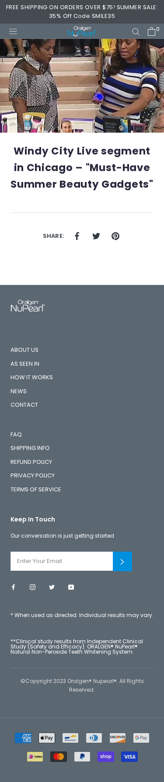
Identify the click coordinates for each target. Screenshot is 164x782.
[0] (151, 31)
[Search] (136, 31)
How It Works (31, 377)
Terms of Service (35, 489)
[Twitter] (52, 586)
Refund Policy (31, 462)
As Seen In (24, 364)
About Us (24, 350)
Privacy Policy (32, 475)
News (18, 391)
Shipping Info (30, 448)
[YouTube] (71, 586)
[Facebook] (13, 586)
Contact (24, 405)
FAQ (16, 434)
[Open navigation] (13, 31)
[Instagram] (32, 586)
